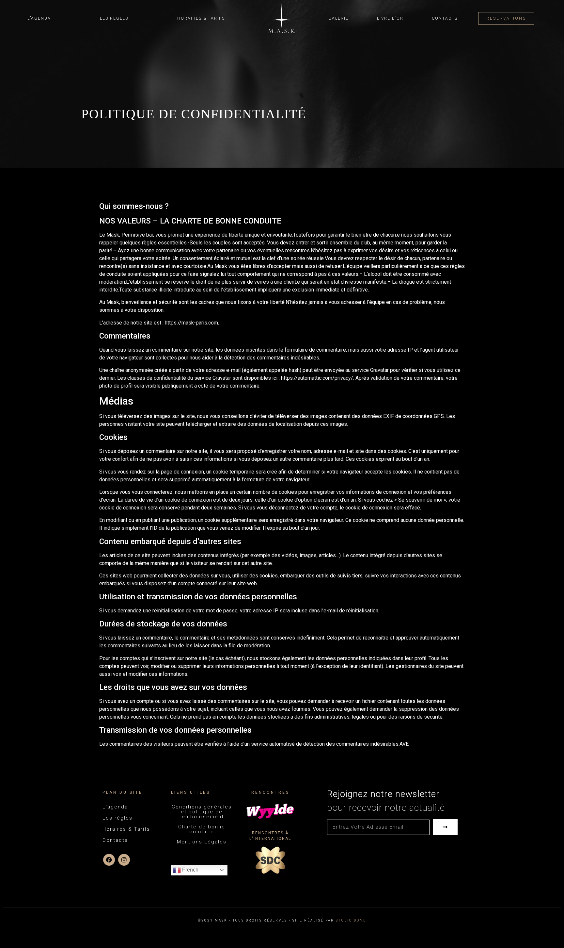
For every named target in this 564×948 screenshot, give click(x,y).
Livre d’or (390, 18)
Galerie (338, 18)
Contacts (445, 18)
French (189, 870)
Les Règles (114, 18)
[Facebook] (109, 860)
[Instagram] (124, 860)
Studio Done (351, 920)
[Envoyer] (445, 827)
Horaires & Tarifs (201, 18)
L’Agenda (39, 18)
